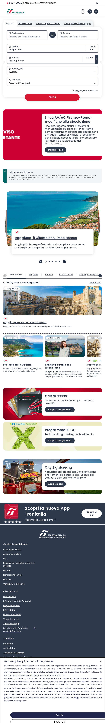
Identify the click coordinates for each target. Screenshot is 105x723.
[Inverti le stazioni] (52, 35)
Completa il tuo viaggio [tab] (77, 23)
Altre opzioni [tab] (25, 23)
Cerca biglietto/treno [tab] (48, 23)
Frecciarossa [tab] (16, 274)
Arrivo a (67, 33)
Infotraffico (15, 3)
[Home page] (15, 11)
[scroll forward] (100, 275)
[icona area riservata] (83, 11)
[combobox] (27, 37)
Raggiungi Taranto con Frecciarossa (58, 366)
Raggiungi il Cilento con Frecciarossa (46, 238)
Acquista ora (55, 484)
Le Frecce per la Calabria (17, 364)
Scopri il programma (59, 409)
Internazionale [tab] (66, 274)
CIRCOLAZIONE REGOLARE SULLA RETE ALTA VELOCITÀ (33, 3)
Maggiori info (55, 149)
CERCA (52, 97)
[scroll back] (5, 275)
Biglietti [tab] (10, 23)
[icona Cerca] (90, 11)
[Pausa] (96, 3)
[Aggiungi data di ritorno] (96, 59)
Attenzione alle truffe (21, 172)
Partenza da (18, 33)
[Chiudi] (101, 662)
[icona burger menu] (96, 11)
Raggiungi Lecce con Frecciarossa (24, 322)
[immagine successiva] (64, 261)
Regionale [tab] (33, 274)
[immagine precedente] (40, 261)
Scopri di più (92, 513)
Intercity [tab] (49, 274)
